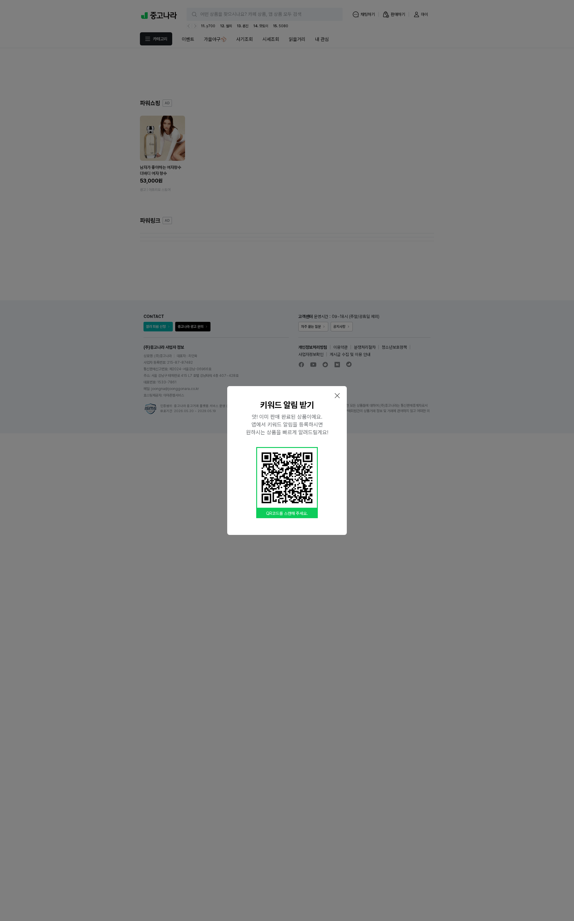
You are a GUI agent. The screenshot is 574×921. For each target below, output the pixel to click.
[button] (337, 395)
